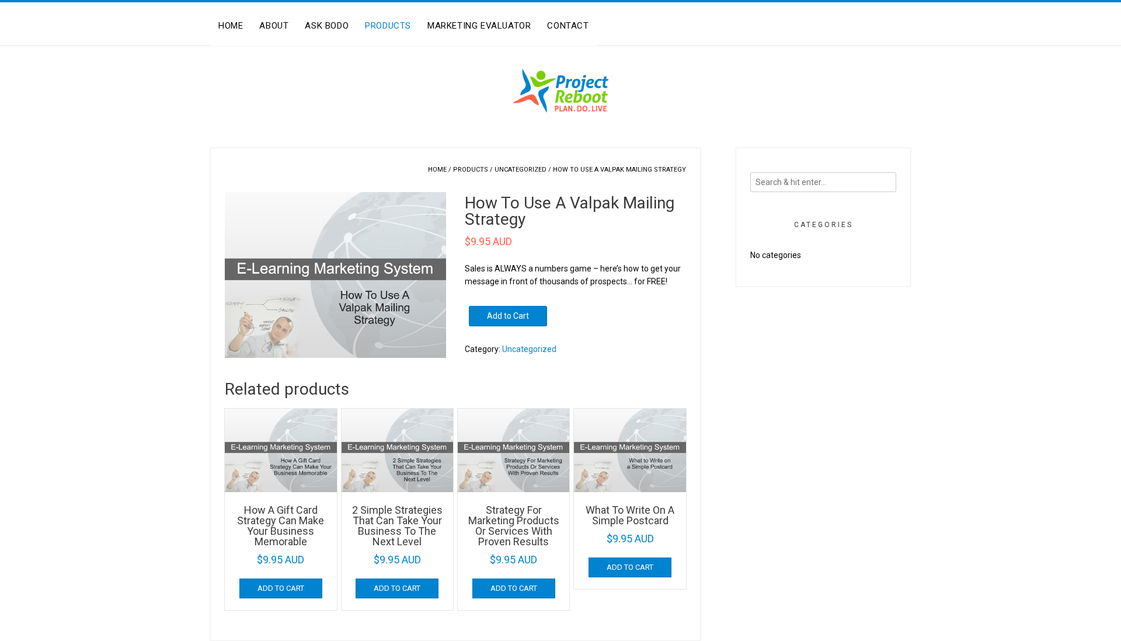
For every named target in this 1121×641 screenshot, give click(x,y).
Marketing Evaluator (479, 25)
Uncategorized (520, 169)
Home (230, 25)
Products (388, 25)
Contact (568, 25)
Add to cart (280, 588)
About (273, 25)
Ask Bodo (327, 25)
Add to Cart (508, 315)
